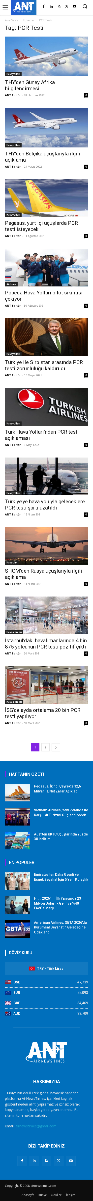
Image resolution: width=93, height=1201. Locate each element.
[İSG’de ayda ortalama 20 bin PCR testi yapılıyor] (46, 685)
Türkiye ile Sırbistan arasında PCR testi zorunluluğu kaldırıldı (44, 365)
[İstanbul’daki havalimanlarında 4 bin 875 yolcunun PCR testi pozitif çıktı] (46, 615)
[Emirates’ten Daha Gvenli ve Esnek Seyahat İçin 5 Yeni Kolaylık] (17, 881)
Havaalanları (14, 632)
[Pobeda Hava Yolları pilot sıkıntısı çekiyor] (46, 267)
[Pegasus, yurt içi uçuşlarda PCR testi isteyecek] (46, 198)
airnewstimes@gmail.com (36, 1126)
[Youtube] (74, 6)
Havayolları (13, 74)
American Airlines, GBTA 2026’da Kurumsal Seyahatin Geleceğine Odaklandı (60, 927)
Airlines (11, 284)
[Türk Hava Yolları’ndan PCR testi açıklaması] (46, 407)
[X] (66, 6)
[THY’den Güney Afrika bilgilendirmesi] (46, 56)
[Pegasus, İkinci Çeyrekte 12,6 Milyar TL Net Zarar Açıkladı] (17, 792)
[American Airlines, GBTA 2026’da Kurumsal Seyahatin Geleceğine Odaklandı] (17, 929)
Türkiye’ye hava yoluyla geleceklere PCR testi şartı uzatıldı (45, 505)
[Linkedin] (51, 6)
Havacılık (11, 562)
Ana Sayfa (12, 20)
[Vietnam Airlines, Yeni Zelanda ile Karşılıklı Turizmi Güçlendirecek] (17, 816)
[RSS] (59, 6)
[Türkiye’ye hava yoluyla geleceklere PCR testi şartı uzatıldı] (46, 476)
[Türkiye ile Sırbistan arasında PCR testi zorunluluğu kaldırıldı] (46, 337)
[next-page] (56, 747)
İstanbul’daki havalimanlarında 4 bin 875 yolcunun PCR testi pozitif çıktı (46, 644)
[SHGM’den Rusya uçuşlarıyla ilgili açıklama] (46, 546)
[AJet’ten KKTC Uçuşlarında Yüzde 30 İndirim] (17, 840)
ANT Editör (13, 95)
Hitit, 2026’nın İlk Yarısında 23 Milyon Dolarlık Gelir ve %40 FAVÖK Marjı (57, 903)
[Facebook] (44, 6)
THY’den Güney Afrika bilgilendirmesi (30, 85)
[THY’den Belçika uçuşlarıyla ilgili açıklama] (46, 127)
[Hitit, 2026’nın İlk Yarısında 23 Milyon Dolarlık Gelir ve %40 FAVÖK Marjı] (17, 905)
